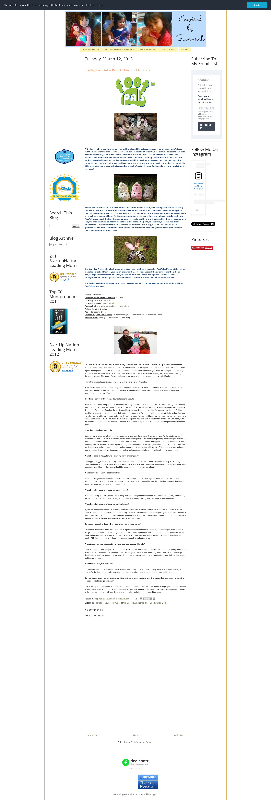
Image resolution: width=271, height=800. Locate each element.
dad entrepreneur (101, 602)
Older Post (179, 735)
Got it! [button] (257, 5)
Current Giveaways (168, 49)
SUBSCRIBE (206, 127)
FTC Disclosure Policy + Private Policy (119, 49)
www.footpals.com (111, 303)
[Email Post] (136, 598)
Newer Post (92, 735)
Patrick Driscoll (127, 602)
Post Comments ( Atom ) (142, 742)
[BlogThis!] (144, 598)
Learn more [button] (96, 5)
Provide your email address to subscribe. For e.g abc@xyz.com (205, 115)
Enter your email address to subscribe (205, 99)
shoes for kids (142, 602)
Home (136, 735)
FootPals (114, 151)
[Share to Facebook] (150, 598)
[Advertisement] (135, 705)
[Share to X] (147, 598)
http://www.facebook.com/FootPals (114, 306)
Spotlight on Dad (158, 602)
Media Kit (184, 49)
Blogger (153, 794)
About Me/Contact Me (91, 49)
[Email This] (141, 598)
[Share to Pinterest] (154, 598)
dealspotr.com (135, 768)
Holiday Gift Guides (147, 49)
